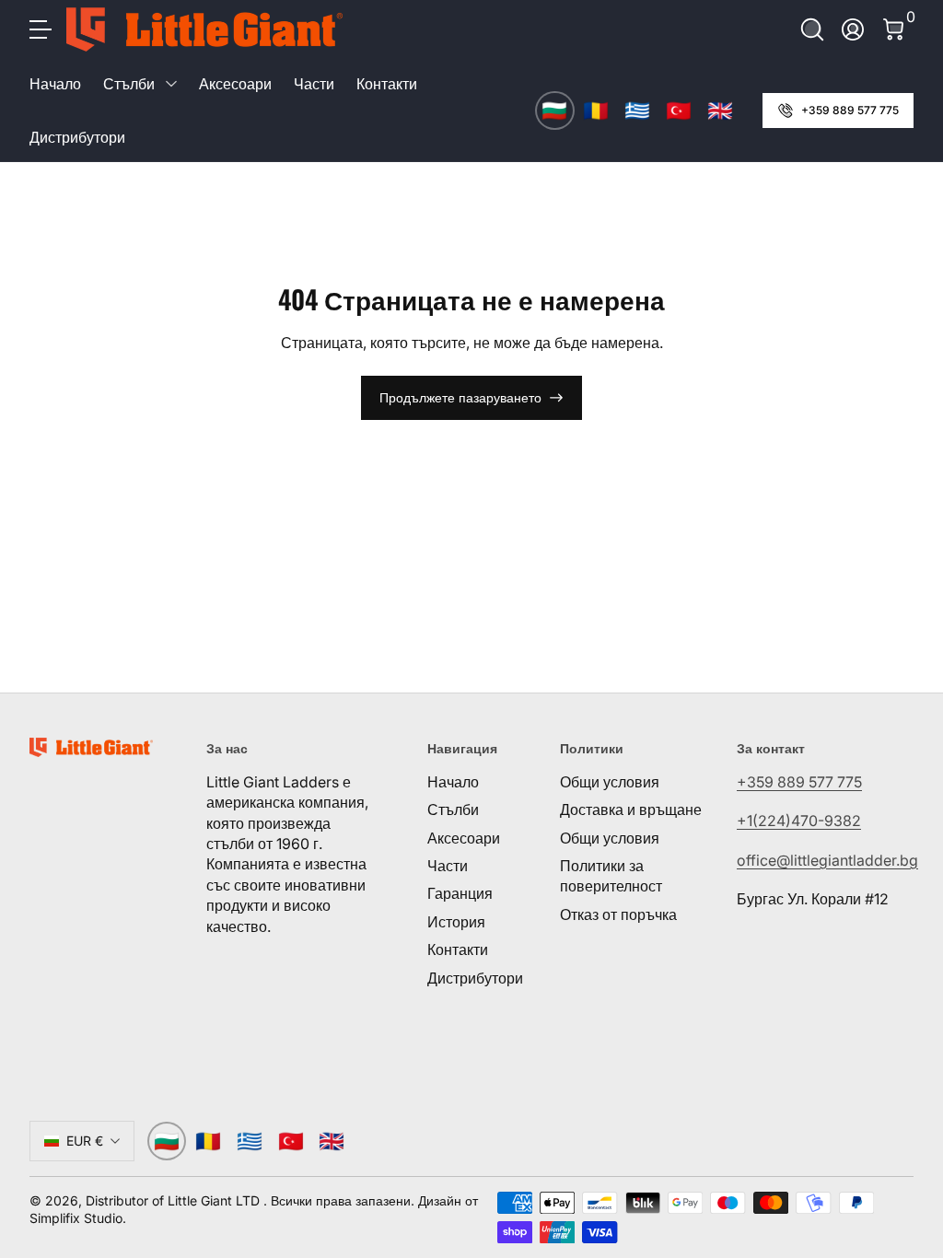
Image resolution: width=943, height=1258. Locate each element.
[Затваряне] (902, 923)
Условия (779, 1179)
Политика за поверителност (705, 1199)
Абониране (696, 1111)
